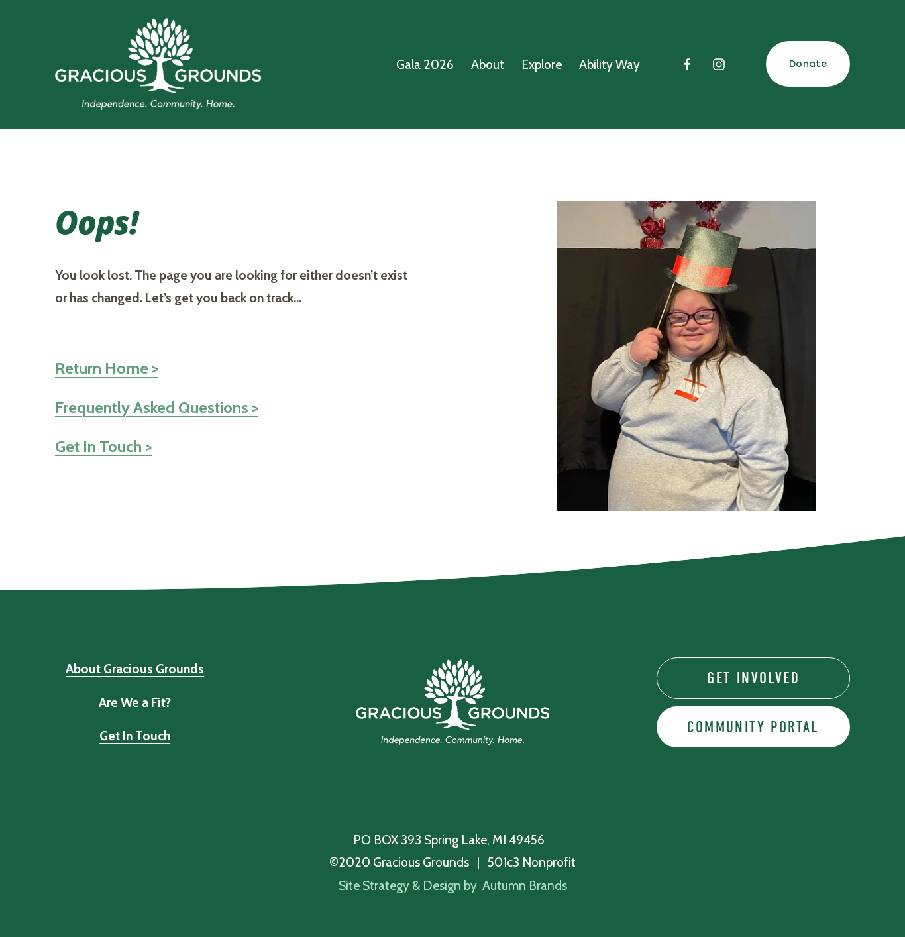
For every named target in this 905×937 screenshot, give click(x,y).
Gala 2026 (425, 64)
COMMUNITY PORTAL (753, 727)
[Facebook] (687, 64)
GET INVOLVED (753, 678)
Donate (808, 63)
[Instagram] (719, 64)
